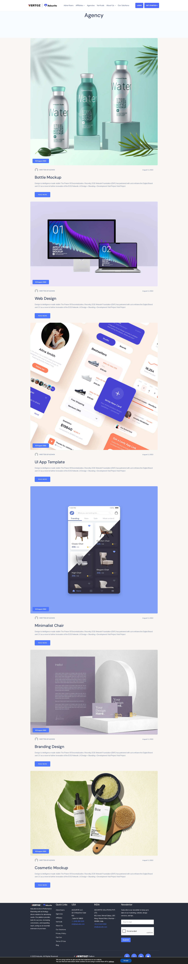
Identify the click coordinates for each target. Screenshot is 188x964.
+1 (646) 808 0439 (78, 921)
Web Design (45, 298)
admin (52, 170)
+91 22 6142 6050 (100, 924)
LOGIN (139, 5)
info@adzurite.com (78, 924)
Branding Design (49, 746)
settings (111, 962)
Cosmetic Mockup (51, 867)
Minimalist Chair (49, 625)
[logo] (41, 905)
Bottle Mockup (48, 177)
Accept (125, 961)
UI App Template (50, 461)
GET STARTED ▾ (151, 5)
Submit (126, 940)
